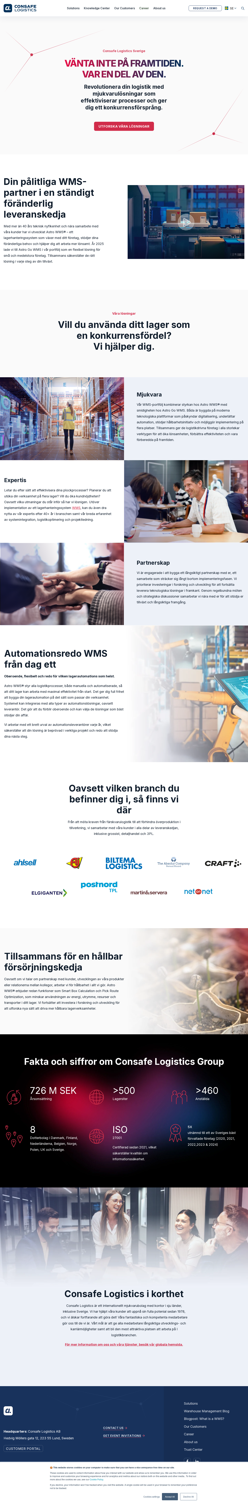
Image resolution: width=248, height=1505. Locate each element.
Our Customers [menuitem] (195, 1426)
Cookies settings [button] (151, 1496)
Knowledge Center (97, 8)
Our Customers (124, 8)
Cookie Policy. (97, 1479)
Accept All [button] (170, 1496)
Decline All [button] (188, 1496)
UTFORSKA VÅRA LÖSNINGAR (124, 126)
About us (159, 8)
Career (144, 8)
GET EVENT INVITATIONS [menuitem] (122, 1435)
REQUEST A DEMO (205, 8)
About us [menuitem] (191, 1442)
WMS (76, 508)
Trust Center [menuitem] (193, 1449)
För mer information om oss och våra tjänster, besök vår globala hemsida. (124, 1344)
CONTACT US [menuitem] (113, 1428)
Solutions (73, 8)
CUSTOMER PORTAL (23, 1449)
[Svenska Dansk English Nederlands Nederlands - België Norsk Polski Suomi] (229, 8)
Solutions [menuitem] (191, 1403)
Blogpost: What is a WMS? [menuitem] (204, 1419)
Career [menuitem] (189, 1434)
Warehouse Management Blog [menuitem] (206, 1411)
